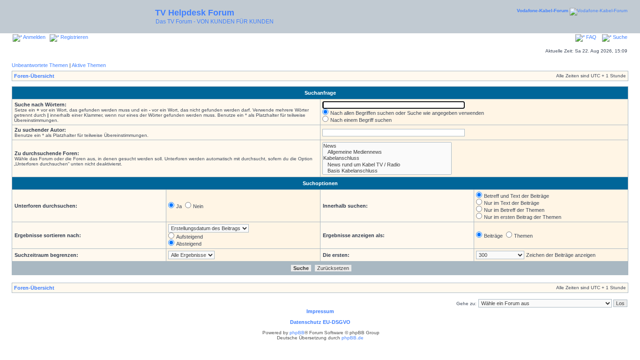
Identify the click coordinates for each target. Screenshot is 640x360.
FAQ (590, 37)
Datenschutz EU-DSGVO (320, 322)
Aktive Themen (89, 65)
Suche (619, 37)
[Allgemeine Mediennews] (387, 152)
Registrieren (73, 37)
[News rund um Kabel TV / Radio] (387, 165)
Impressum (320, 311)
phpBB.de (353, 337)
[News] (387, 146)
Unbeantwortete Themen (40, 65)
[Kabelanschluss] (387, 158)
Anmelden (33, 37)
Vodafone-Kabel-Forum (542, 10)
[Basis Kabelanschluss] (387, 171)
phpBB (297, 332)
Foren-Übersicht (34, 76)
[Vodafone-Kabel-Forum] (598, 10)
